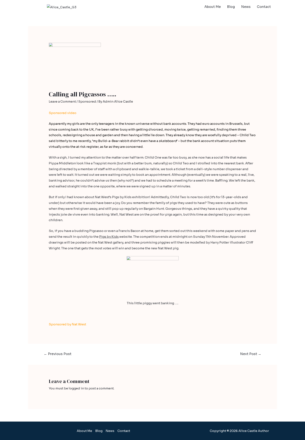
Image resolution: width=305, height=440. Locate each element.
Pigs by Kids (109, 237)
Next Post (250, 354)
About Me (212, 7)
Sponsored (87, 101)
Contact (264, 7)
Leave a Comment (62, 101)
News (246, 7)
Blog (231, 7)
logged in (76, 388)
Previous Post (57, 354)
